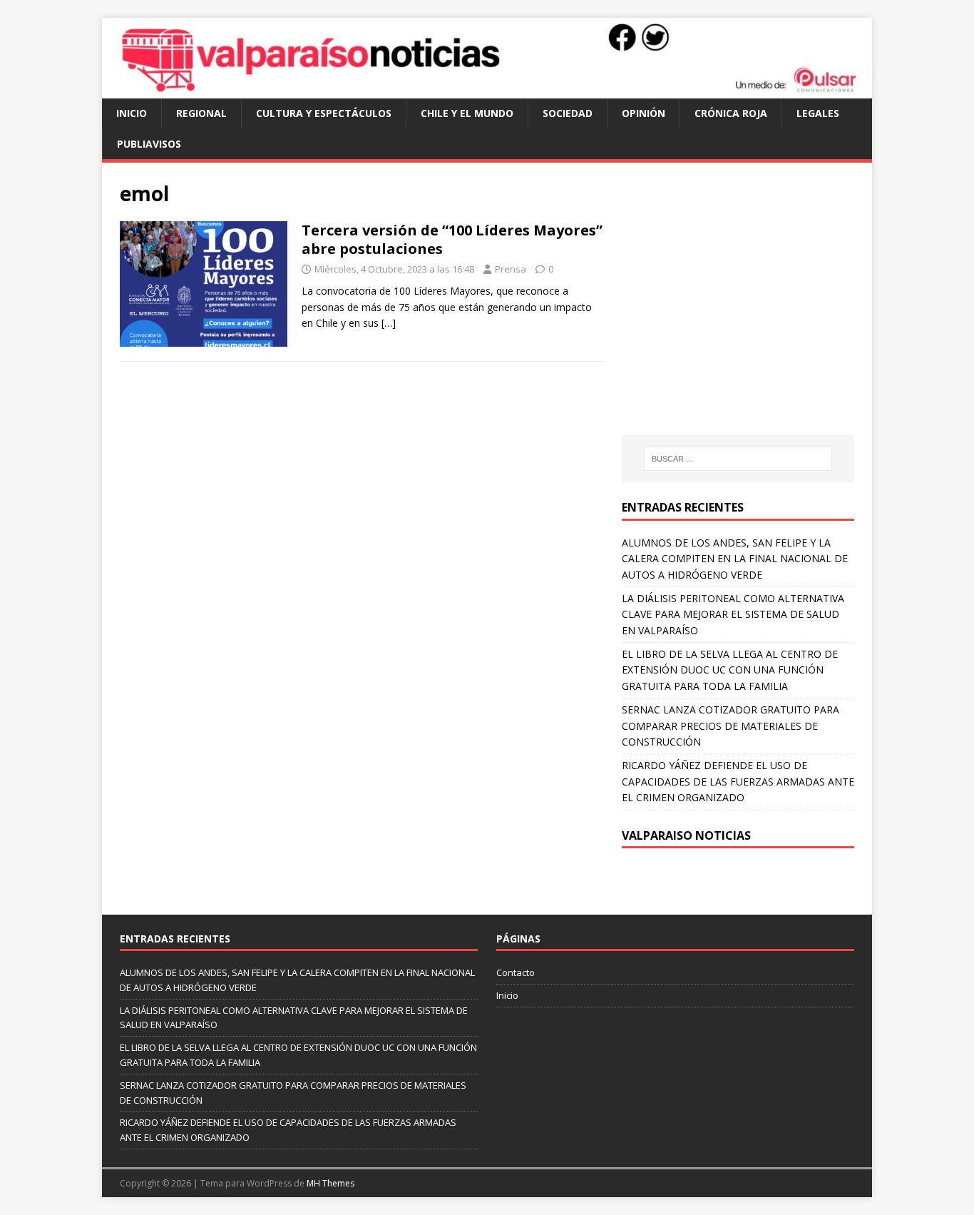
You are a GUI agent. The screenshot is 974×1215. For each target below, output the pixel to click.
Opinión (643, 113)
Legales (817, 113)
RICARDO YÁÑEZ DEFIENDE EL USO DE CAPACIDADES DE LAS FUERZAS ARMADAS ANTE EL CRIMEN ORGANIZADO (738, 781)
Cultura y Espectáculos (323, 113)
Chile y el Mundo (467, 113)
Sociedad (568, 113)
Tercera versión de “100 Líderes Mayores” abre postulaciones (452, 239)
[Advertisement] (741, 312)
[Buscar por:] (738, 459)
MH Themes (330, 1183)
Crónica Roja (730, 113)
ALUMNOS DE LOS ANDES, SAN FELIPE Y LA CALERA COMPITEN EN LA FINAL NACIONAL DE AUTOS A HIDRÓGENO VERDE (735, 558)
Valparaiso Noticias (686, 835)
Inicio (131, 113)
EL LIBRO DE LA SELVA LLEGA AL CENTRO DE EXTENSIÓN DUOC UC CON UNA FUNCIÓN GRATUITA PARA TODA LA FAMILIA (730, 670)
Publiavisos (149, 144)
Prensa (510, 269)
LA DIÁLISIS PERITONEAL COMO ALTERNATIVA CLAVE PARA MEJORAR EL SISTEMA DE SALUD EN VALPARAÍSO (733, 614)
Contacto (515, 972)
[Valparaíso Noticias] (487, 90)
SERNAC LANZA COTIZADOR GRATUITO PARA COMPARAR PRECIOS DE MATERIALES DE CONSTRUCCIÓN (730, 725)
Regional (201, 113)
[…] (388, 323)
